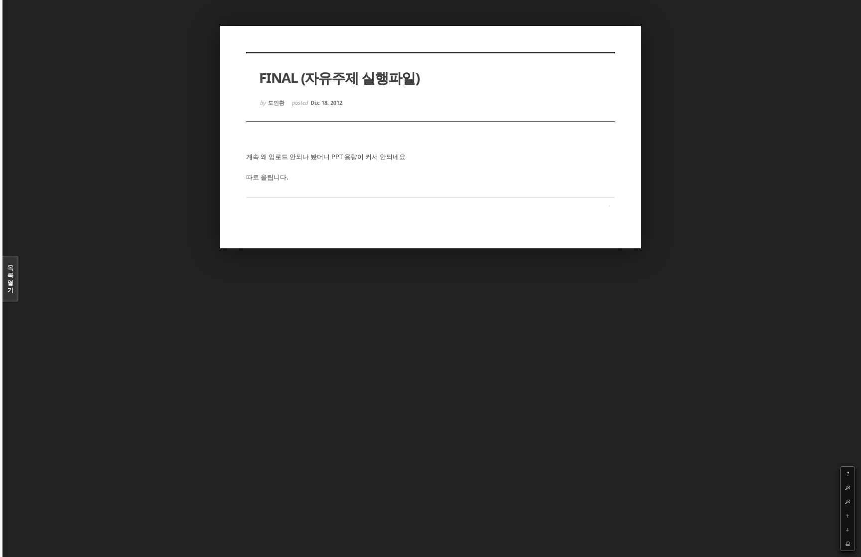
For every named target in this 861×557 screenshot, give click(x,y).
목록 (10, 278)
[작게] (848, 502)
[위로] (848, 516)
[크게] (848, 488)
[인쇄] (848, 544)
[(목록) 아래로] (848, 530)
